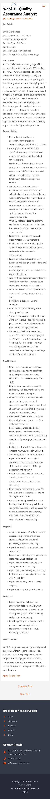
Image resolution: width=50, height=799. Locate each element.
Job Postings (9, 18)
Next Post (25, 694)
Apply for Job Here (11, 675)
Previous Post (25, 686)
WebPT (19, 18)
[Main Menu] (43, 5)
